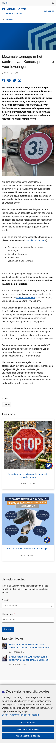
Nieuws (9, 20)
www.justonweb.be (25, 297)
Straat (5, 600)
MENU (47, 11)
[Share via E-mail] (19, 80)
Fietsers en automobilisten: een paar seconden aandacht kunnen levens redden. (30, 646)
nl (3, 3)
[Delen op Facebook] (3, 80)
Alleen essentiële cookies (28, 736)
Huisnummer (8, 614)
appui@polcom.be (35, 240)
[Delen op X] (14, 80)
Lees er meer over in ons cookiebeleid (20, 715)
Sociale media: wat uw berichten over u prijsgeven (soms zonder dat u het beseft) (29, 658)
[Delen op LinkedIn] (9, 80)
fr (7, 3)
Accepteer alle (28, 722)
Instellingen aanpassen (28, 729)
